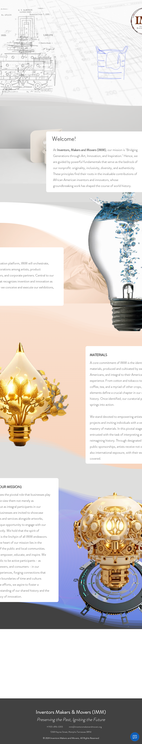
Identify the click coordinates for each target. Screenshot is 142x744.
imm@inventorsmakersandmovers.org (85, 726)
